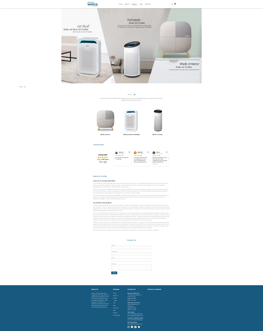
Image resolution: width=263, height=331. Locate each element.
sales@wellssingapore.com (136, 315)
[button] (169, 158)
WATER (129, 94)
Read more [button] (155, 164)
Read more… (104, 307)
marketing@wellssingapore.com (134, 324)
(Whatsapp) (140, 313)
